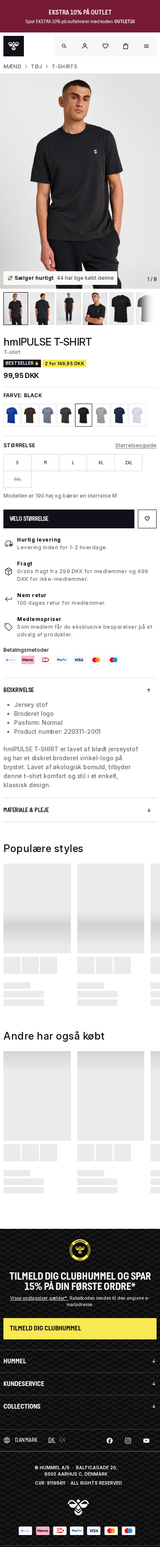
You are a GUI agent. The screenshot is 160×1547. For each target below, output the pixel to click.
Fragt (24, 563)
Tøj (36, 66)
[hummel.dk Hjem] (13, 46)
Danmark (26, 1440)
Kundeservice (23, 1383)
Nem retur (32, 595)
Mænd (12, 66)
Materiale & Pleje (26, 810)
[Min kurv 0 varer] (126, 46)
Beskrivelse (18, 690)
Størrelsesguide (136, 445)
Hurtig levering (39, 539)
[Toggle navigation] (64, 46)
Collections (22, 1406)
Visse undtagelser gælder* (39, 1298)
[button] (85, 46)
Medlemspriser (39, 619)
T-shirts (65, 66)
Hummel (14, 1361)
